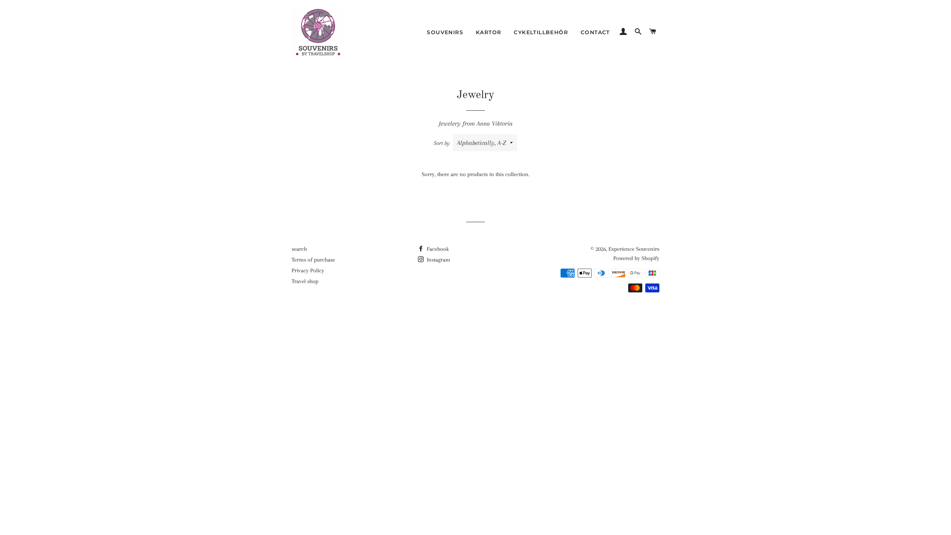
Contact (595, 32)
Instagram (437, 259)
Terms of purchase (313, 259)
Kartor (488, 32)
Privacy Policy (308, 270)
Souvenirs (445, 32)
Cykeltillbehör (541, 32)
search (299, 249)
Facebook (437, 249)
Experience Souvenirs (633, 249)
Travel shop (305, 281)
